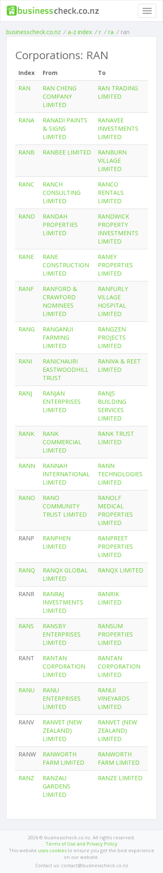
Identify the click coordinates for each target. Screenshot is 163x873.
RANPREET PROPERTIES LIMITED (115, 546)
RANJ (25, 393)
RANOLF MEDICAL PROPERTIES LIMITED (115, 510)
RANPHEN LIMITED (57, 542)
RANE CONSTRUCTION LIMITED (66, 265)
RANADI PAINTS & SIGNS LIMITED (65, 128)
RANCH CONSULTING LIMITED (62, 192)
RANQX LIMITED (120, 570)
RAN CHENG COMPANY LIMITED (59, 96)
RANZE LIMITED (120, 778)
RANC (26, 184)
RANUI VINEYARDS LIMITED (114, 698)
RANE (26, 257)
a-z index (80, 32)
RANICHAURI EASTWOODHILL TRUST (66, 369)
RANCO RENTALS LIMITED (111, 192)
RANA (26, 120)
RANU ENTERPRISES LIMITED (62, 698)
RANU (26, 690)
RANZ (26, 778)
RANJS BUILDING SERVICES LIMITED (112, 405)
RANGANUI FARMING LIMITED (58, 337)
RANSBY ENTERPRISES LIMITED (62, 634)
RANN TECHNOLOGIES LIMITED (120, 474)
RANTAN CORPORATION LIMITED (64, 666)
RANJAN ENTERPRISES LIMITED (62, 401)
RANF (26, 289)
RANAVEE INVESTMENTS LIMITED (118, 128)
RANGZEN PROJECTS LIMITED (112, 337)
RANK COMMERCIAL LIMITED (62, 442)
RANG (26, 329)
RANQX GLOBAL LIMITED (65, 574)
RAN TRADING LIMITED (118, 92)
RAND (26, 216)
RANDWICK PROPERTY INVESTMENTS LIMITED (118, 228)
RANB (26, 152)
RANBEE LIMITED (67, 152)
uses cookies (52, 850)
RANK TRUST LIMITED (116, 438)
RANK (26, 434)
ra (111, 32)
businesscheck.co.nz (33, 32)
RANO (26, 498)
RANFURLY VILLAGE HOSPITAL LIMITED (113, 301)
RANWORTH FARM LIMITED (63, 758)
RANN (26, 466)
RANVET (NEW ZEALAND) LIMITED (62, 730)
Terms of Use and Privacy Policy (81, 844)
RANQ (26, 570)
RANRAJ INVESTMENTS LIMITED (63, 602)
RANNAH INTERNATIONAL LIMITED (66, 474)
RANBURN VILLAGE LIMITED (112, 160)
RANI (25, 361)
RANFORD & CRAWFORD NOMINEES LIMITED (60, 301)
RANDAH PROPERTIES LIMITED (60, 224)
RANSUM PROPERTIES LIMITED (115, 634)
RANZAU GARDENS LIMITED (56, 786)
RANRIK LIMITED (110, 598)
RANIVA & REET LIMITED (119, 365)
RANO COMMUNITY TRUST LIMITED (65, 506)
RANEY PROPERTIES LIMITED (115, 265)
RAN (24, 88)
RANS (26, 626)
